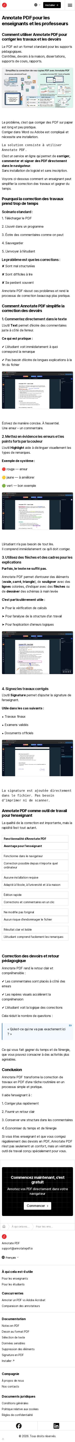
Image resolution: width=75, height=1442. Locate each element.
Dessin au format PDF (15, 1331)
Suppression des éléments (18, 1349)
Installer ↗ (8, 1360)
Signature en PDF (13, 1355)
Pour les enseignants (15, 1278)
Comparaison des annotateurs (21, 1306)
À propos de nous (13, 1380)
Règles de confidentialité (17, 1415)
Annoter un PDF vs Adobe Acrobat (23, 1300)
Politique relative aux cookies (20, 1409)
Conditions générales (15, 1403)
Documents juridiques (18, 1396)
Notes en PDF (10, 1325)
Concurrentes (12, 1293)
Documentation (14, 1319)
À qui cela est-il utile (17, 1272)
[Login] (3, 1439)
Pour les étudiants (13, 1284)
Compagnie (10, 1374)
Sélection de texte (13, 1337)
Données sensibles (13, 1343)
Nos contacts (10, 1386)
